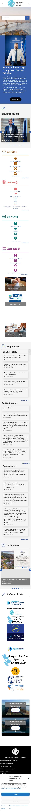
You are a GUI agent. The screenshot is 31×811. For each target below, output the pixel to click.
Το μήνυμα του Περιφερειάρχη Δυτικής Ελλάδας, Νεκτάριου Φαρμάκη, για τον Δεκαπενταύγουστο (13, 136)
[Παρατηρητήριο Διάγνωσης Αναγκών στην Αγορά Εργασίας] (15, 203)
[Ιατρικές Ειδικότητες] (15, 158)
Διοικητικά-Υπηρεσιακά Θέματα (15, 273)
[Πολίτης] (4, 151)
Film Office (15, 236)
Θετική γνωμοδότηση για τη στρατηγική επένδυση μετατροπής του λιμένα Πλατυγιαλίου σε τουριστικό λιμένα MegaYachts (15, 391)
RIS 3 (15, 201)
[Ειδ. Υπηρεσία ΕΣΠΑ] (15, 189)
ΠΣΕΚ (15, 268)
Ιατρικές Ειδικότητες (15, 161)
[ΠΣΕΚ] (15, 265)
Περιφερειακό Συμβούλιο (15, 258)
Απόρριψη (15, 798)
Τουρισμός (15, 231)
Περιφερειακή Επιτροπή (15, 263)
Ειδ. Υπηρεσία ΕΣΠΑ (15, 191)
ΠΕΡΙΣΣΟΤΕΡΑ (24, 400)
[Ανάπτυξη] (4, 182)
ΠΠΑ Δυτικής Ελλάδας (15, 196)
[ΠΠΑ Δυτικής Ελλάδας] (15, 194)
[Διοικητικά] (4, 248)
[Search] (27, 18)
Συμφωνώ (15, 794)
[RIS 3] (15, 199)
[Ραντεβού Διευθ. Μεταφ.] (15, 163)
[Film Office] (15, 233)
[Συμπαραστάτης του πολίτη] (15, 168)
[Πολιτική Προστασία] (15, 238)
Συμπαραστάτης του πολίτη (15, 171)
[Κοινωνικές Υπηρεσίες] (15, 223)
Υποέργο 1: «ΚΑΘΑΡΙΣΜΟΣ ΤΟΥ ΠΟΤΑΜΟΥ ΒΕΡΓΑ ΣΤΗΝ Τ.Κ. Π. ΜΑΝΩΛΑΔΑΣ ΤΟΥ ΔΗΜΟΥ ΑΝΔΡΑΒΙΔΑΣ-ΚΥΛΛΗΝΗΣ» (15, 531)
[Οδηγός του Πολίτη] (15, 173)
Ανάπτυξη (12, 182)
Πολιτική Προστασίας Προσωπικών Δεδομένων (11, 788)
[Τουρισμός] (15, 228)
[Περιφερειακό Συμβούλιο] (15, 255)
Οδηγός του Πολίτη (15, 176)
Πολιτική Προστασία (15, 241)
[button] (29, 778)
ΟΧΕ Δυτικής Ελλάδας (8, 407)
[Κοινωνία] (4, 216)
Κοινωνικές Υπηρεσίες (15, 226)
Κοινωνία (12, 216)
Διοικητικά (13, 248)
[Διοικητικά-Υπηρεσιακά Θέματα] (15, 270)
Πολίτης (11, 151)
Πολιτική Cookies (15, 706)
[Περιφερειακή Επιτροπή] (15, 260)
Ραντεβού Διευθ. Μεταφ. (15, 166)
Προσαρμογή (15, 802)
